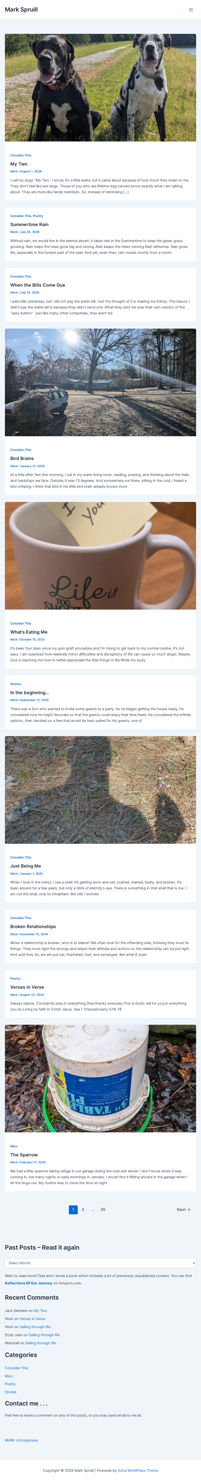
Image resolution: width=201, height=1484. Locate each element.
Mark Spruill (21, 9)
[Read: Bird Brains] (100, 382)
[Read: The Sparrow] (100, 1078)
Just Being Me (25, 866)
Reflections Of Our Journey (28, 1283)
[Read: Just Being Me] (100, 789)
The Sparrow (24, 1154)
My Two (40, 1310)
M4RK (10, 1440)
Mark (9, 1319)
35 (102, 1209)
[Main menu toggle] (191, 10)
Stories (10, 1392)
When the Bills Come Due (37, 285)
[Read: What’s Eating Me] (100, 555)
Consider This (16, 1368)
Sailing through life (35, 1327)
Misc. (9, 1376)
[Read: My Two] (100, 87)
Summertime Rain (29, 224)
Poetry (10, 1384)
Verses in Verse (32, 1319)
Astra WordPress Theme (138, 1470)
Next (183, 1209)
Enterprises (28, 1440)
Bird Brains (22, 458)
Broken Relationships (33, 926)
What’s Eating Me (29, 632)
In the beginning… (29, 692)
